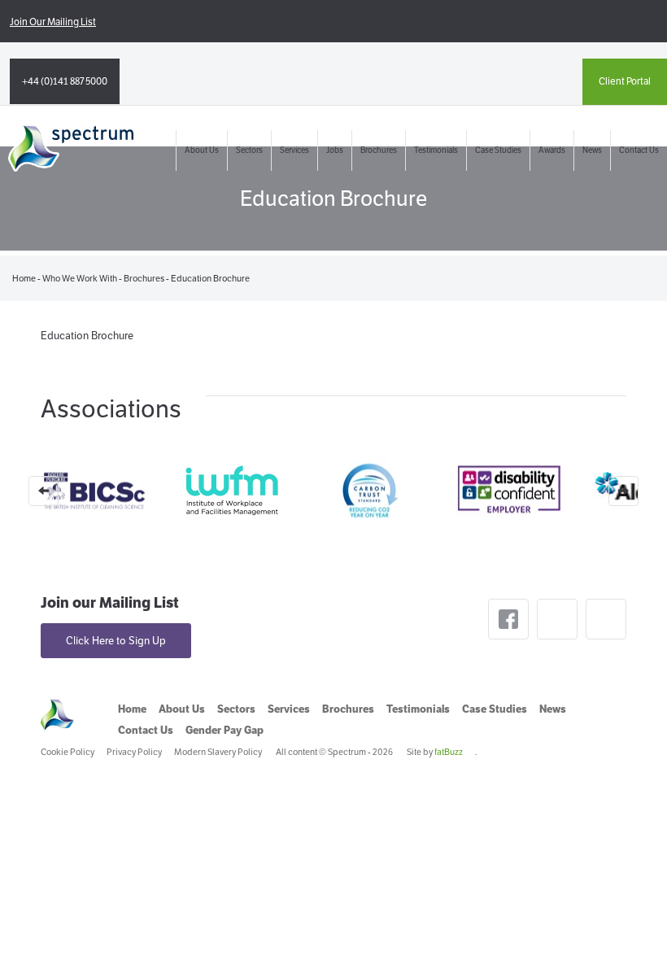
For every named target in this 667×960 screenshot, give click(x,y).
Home (24, 278)
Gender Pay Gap (224, 730)
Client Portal (625, 81)
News (592, 150)
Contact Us (639, 150)
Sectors (249, 150)
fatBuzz (448, 751)
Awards (551, 150)
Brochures (378, 150)
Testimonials (436, 150)
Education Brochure (87, 336)
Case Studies (498, 150)
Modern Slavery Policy (218, 751)
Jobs (334, 150)
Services (294, 150)
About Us (202, 150)
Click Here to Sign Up (116, 641)
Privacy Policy (134, 751)
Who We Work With (79, 278)
